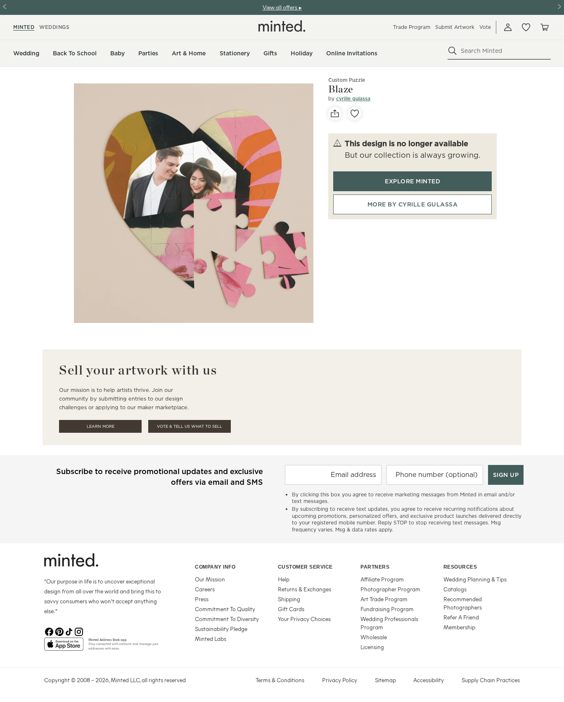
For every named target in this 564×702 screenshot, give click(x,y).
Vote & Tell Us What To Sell (189, 426)
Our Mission (210, 579)
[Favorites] (526, 27)
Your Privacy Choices (304, 619)
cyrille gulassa (353, 98)
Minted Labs (210, 639)
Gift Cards (291, 609)
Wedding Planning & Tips (475, 579)
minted (23, 27)
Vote (485, 27)
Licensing (372, 647)
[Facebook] (49, 631)
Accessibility (428, 680)
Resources (460, 567)
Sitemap (385, 680)
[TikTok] (69, 631)
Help (283, 579)
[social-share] (334, 113)
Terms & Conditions (280, 680)
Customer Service (305, 567)
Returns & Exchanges (304, 589)
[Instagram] (79, 631)
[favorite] (354, 113)
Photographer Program (390, 589)
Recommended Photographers (462, 603)
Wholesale (373, 637)
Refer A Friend (461, 617)
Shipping (289, 599)
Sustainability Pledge (221, 629)
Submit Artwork (454, 27)
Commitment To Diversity (227, 619)
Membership (459, 627)
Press (202, 599)
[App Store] (63, 647)
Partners (374, 567)
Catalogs (455, 589)
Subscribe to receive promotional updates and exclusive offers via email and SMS (159, 476)
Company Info (215, 567)
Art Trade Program (384, 599)
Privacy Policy (339, 680)
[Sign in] (507, 27)
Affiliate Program (382, 579)
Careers (205, 589)
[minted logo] (282, 26)
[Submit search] (452, 51)
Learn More (100, 426)
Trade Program (411, 27)
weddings (54, 27)
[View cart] (544, 27)
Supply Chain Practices (491, 680)
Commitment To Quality (225, 609)
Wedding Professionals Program (389, 623)
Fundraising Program (387, 609)
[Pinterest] (59, 631)
